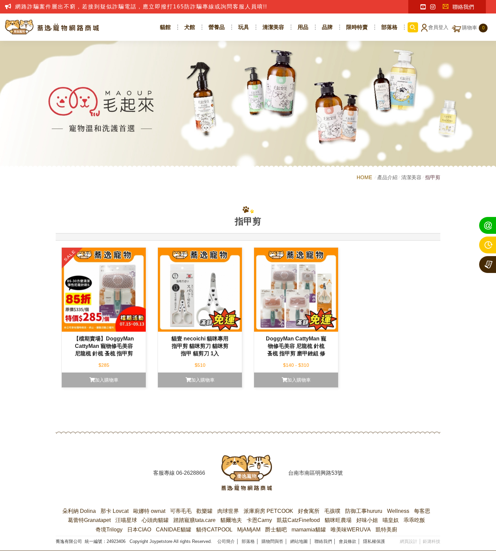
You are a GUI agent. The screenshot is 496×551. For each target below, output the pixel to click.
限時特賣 (357, 27)
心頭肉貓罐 (155, 520)
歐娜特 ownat (149, 511)
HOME (365, 177)
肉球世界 (228, 511)
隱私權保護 (374, 541)
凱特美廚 (386, 529)
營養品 (217, 27)
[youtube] (422, 7)
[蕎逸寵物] (52, 27)
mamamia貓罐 (309, 529)
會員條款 (347, 541)
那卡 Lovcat (115, 511)
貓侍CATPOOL (214, 529)
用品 (303, 27)
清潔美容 (273, 27)
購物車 (473, 27)
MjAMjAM (248, 529)
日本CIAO (139, 529)
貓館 (165, 27)
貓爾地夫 (231, 520)
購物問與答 (272, 541)
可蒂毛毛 (181, 511)
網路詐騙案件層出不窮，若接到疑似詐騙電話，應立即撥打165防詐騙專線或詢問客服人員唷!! (141, 6)
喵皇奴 (391, 520)
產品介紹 (387, 177)
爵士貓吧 (276, 529)
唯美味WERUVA (351, 529)
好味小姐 (367, 520)
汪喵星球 (126, 520)
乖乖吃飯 (414, 520)
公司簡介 (226, 541)
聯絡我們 (463, 7)
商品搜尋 (413, 27)
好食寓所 (309, 511)
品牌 (327, 27)
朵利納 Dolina (79, 511)
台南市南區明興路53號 (315, 473)
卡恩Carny (259, 520)
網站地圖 (299, 541)
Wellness (398, 511)
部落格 (389, 27)
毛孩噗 (332, 511)
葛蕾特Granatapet (89, 520)
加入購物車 (106, 380)
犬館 (189, 27)
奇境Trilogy (108, 529)
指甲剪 (432, 177)
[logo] (247, 473)
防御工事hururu (363, 511)
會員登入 (438, 27)
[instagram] (432, 7)
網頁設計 (408, 541)
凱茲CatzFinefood (298, 520)
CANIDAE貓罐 (173, 529)
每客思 (422, 511)
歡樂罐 (204, 511)
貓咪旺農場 (338, 520)
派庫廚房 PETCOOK (268, 511)
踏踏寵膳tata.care (194, 520)
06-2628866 (190, 473)
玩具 (243, 27)
